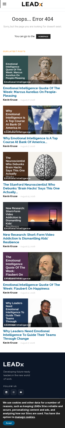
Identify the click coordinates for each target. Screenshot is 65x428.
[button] (6, 392)
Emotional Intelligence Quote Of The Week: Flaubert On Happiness (31, 286)
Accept (9, 423)
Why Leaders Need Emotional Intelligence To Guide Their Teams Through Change (29, 334)
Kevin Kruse (10, 99)
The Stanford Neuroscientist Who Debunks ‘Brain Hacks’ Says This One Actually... (31, 188)
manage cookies (25, 417)
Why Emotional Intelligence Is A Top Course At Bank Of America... (30, 140)
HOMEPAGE (43, 36)
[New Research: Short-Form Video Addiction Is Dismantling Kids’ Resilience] (32, 216)
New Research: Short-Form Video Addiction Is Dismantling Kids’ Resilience (28, 238)
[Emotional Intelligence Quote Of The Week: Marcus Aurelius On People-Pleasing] (32, 70)
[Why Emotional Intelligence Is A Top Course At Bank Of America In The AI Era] (32, 120)
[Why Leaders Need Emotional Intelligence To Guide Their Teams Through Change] (32, 312)
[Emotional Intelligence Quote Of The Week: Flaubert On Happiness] (32, 266)
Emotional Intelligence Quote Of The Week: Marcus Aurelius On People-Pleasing (31, 91)
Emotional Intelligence (17, 82)
